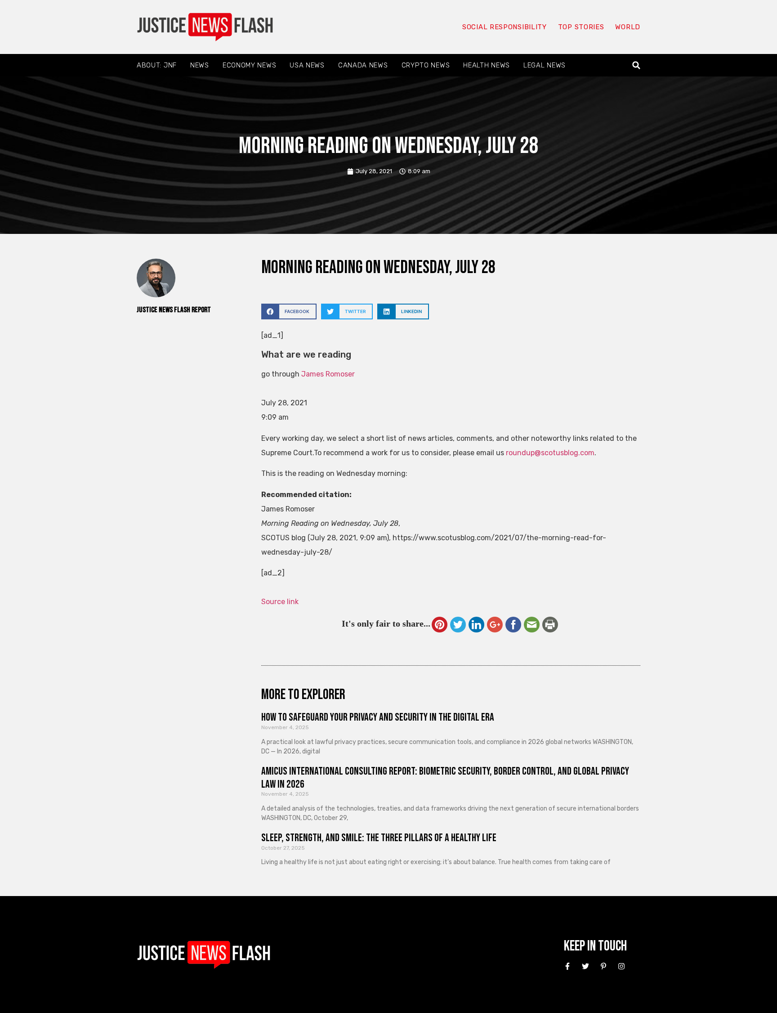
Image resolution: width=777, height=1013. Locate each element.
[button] (636, 65)
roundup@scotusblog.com (550, 452)
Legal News (544, 65)
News (199, 65)
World (627, 27)
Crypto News (426, 65)
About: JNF (157, 65)
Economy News (249, 65)
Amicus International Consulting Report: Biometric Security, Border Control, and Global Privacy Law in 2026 (445, 778)
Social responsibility (504, 27)
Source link (280, 601)
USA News (307, 65)
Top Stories (581, 27)
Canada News (363, 65)
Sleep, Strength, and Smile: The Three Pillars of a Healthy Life (378, 837)
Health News (486, 65)
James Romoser (328, 374)
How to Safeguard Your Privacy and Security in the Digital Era (377, 717)
